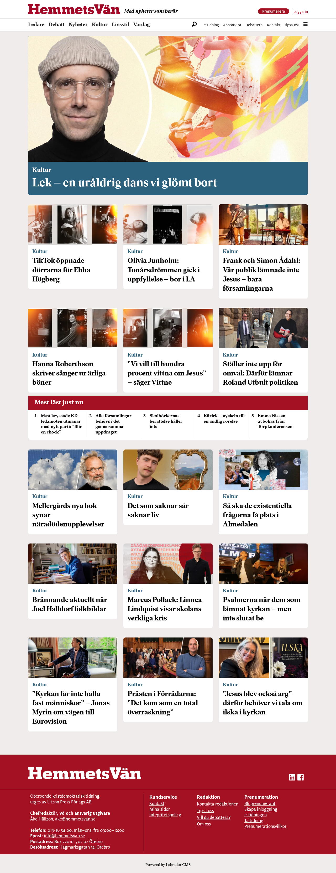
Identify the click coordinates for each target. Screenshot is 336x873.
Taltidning (253, 820)
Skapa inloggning (260, 809)
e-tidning (211, 24)
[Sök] (194, 25)
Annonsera (232, 24)
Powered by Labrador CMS (168, 865)
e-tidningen (255, 815)
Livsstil (120, 25)
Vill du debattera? (213, 817)
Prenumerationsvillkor (265, 826)
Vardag (141, 25)
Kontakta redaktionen (217, 804)
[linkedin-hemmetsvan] (292, 778)
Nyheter (78, 25)
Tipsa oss (291, 24)
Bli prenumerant (259, 803)
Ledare (36, 25)
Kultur (100, 25)
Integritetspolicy (165, 815)
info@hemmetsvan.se (64, 836)
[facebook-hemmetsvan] (300, 778)
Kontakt (273, 24)
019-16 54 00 (60, 830)
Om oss (204, 824)
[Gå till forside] (74, 9)
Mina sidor (159, 809)
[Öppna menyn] (305, 25)
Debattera (254, 24)
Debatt (57, 25)
